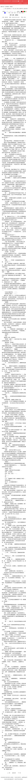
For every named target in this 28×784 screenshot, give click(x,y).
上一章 (5, 8)
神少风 (6, 17)
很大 (22, 12)
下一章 (12, 8)
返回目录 (14, 772)
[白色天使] (6, 12)
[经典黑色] (21, 11)
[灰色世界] (10, 11)
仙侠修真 (7, 6)
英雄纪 (11, 6)
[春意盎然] (24, 11)
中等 (17, 12)
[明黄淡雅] (8, 11)
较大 (20, 12)
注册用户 (20, 3)
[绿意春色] (15, 11)
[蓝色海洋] (5, 12)
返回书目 (9, 8)
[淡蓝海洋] (7, 11)
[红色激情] (23, 11)
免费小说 (2, 6)
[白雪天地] (13, 11)
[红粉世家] (11, 11)
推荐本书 (21, 8)
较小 (15, 12)
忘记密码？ (25, 3)
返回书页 (25, 8)
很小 (13, 12)
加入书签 (17, 8)
